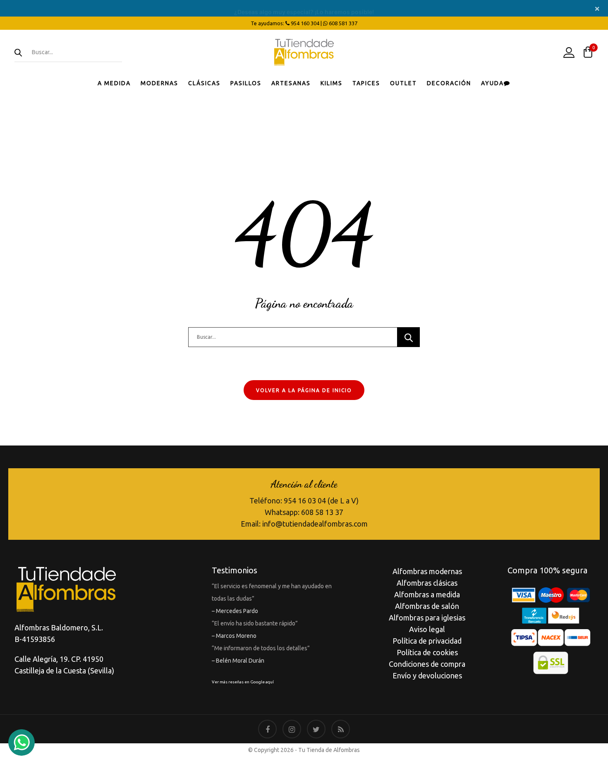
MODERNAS (159, 83)
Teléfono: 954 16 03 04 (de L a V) (304, 500)
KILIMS (331, 83)
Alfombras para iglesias (427, 617)
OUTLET (403, 83)
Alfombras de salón (427, 606)
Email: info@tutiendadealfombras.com (304, 524)
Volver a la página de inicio (304, 390)
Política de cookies (427, 652)
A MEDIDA (114, 83)
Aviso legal (427, 629)
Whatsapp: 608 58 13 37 (304, 512)
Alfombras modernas (427, 571)
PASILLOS (245, 83)
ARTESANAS (291, 83)
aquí (270, 682)
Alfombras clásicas (427, 583)
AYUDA (492, 83)
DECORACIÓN (449, 83)
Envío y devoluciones (427, 675)
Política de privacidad (427, 641)
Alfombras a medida (427, 594)
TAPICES (366, 83)
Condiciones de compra (427, 664)
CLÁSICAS (204, 83)
